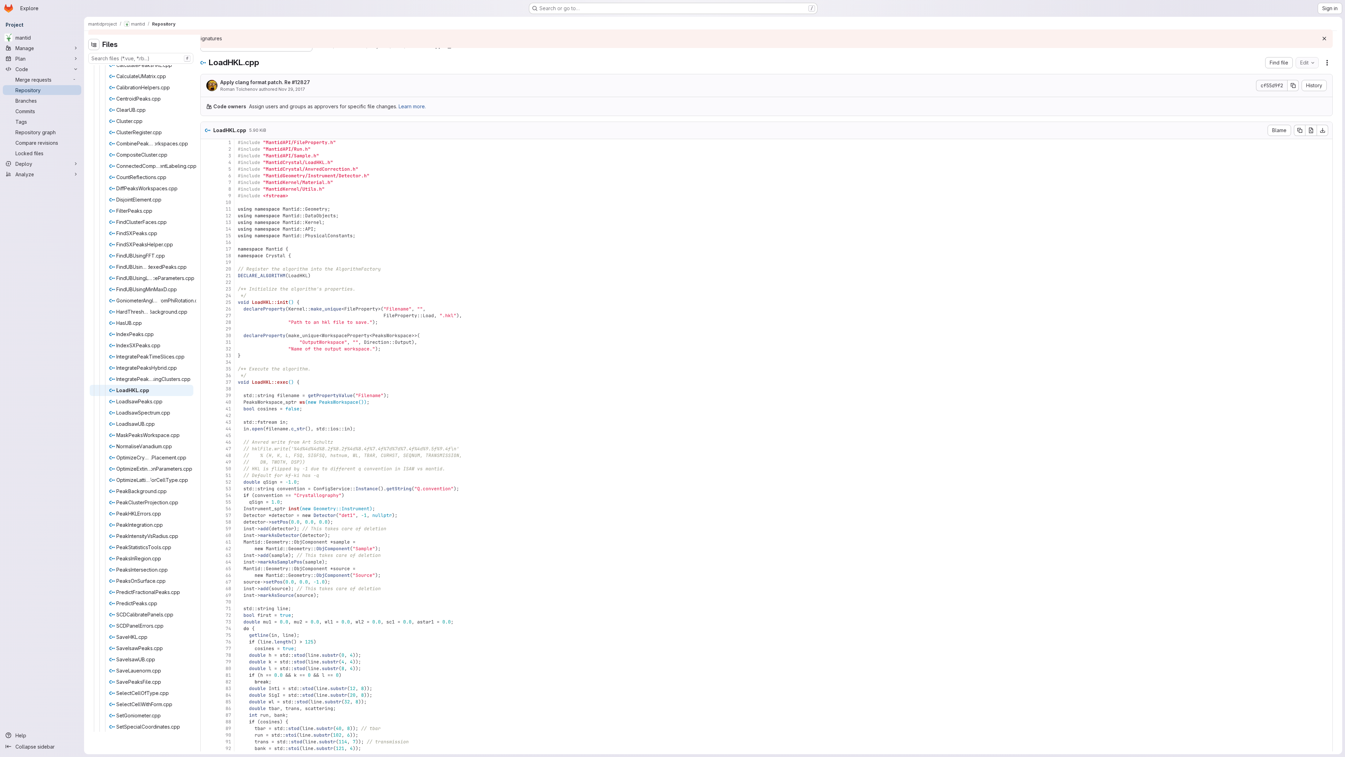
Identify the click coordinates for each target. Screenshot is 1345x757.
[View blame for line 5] (207, 169)
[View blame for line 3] (207, 155)
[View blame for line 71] (207, 608)
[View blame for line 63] (207, 555)
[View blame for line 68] (207, 588)
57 (228, 515)
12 (228, 216)
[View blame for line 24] (207, 295)
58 (228, 522)
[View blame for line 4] (207, 162)
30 (228, 336)
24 (228, 296)
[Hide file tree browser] (93, 44)
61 (228, 542)
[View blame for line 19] (207, 262)
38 (228, 389)
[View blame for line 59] (207, 528)
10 (228, 202)
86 (228, 708)
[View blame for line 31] (207, 342)
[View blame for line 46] (207, 442)
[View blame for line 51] (207, 475)
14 (228, 229)
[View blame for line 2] (207, 149)
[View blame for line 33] (207, 355)
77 (228, 649)
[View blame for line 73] (207, 622)
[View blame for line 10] (207, 202)
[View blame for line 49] (207, 462)
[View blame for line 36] (207, 375)
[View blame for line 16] (207, 242)
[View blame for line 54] (207, 495)
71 (228, 609)
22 (228, 282)
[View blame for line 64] (207, 562)
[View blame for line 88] (207, 721)
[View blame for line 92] (207, 748)
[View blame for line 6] (207, 175)
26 (228, 309)
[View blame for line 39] (207, 395)
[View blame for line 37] (207, 382)
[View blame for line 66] (207, 575)
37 (228, 382)
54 (228, 495)
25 (228, 302)
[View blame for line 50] (207, 468)
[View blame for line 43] (207, 422)
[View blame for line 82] (207, 681)
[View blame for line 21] (207, 275)
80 (228, 668)
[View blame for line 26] (207, 309)
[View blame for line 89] (207, 728)
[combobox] (140, 58)
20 (228, 269)
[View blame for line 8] (207, 189)
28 (228, 322)
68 (228, 589)
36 (228, 375)
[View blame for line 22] (207, 282)
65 (228, 569)
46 (228, 442)
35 (228, 369)
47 (228, 449)
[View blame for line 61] (207, 542)
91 (228, 742)
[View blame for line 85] (207, 701)
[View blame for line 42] (207, 415)
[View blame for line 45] (207, 435)
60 (228, 535)
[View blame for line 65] (207, 568)
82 (228, 682)
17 (228, 249)
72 (228, 615)
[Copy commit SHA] (1293, 85)
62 (228, 549)
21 (228, 276)
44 (228, 429)
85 (228, 702)
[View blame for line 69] (207, 595)
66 (228, 575)
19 (228, 262)
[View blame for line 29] (207, 329)
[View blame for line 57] (207, 515)
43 (228, 422)
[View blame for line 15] (207, 235)
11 (228, 209)
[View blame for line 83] (207, 688)
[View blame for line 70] (207, 602)
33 (228, 356)
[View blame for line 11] (207, 209)
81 (228, 675)
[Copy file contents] (1299, 130)
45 (228, 435)
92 (228, 748)
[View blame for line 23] (207, 289)
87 (228, 715)
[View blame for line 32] (207, 349)
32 (228, 349)
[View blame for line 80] (207, 668)
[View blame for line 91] (207, 741)
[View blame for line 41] (207, 408)
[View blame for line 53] (207, 488)
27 (228, 316)
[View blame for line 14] (207, 229)
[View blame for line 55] (207, 502)
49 (228, 462)
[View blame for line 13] (207, 222)
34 (228, 362)
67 (228, 582)
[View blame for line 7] (207, 182)
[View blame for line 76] (207, 642)
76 (228, 642)
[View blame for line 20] (207, 269)
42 (228, 415)
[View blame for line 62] (207, 548)
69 (228, 595)
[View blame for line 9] (207, 195)
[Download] (1322, 130)
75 (228, 635)
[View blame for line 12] (207, 215)
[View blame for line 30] (207, 335)
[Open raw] (1311, 130)
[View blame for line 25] (207, 302)
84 (228, 695)
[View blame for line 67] (207, 582)
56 (228, 509)
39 (228, 395)
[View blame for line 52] (207, 482)
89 (228, 728)
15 (228, 236)
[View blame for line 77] (207, 648)
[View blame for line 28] (207, 322)
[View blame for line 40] (207, 402)
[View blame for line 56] (207, 508)
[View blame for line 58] (207, 522)
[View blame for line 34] (207, 362)
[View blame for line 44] (207, 428)
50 (228, 469)
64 (228, 562)
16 (228, 242)
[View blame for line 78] (207, 655)
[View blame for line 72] (207, 615)
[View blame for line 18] (207, 255)
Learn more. (412, 106)
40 (228, 402)
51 (228, 475)
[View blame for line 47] (207, 448)
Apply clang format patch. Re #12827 (265, 82)
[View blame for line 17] (207, 249)
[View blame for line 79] (207, 662)
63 (228, 555)
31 (228, 342)
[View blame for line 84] (207, 695)
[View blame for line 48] (207, 455)
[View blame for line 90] (207, 735)
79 (228, 662)
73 (228, 622)
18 (228, 256)
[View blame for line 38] (207, 389)
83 (228, 688)
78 (228, 655)
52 (228, 482)
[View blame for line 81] (207, 675)
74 (228, 629)
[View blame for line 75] (207, 635)
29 (228, 329)
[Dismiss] (1324, 38)
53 (228, 489)
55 (228, 502)
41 (228, 409)
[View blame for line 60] (207, 535)
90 (228, 735)
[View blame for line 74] (207, 628)
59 (228, 529)
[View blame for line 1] (207, 142)
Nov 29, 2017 (291, 89)
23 (228, 289)
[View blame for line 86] (207, 708)
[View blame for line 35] (207, 369)
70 (228, 602)
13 (228, 222)
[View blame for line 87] (207, 715)
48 (228, 455)
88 (228, 722)
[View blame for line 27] (207, 315)
